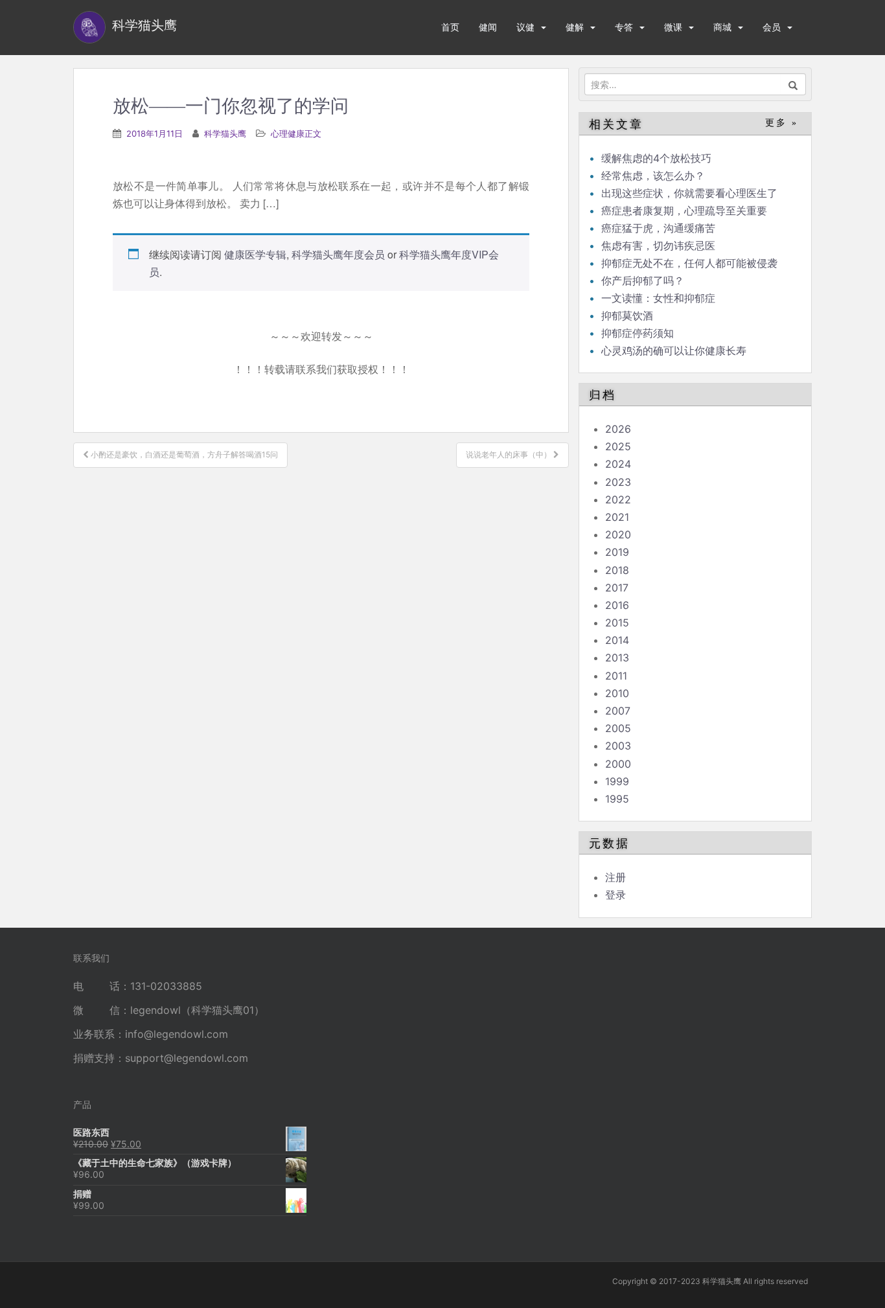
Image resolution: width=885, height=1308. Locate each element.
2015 (617, 622)
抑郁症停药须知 (637, 333)
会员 (772, 27)
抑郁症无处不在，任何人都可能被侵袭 (689, 263)
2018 (617, 570)
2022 (618, 499)
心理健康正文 (296, 133)
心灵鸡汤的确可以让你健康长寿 (673, 350)
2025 (618, 446)
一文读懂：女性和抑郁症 (658, 298)
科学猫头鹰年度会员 (338, 254)
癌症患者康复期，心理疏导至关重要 (684, 210)
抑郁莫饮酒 (627, 315)
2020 (618, 534)
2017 (616, 587)
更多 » (781, 123)
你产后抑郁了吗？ (642, 280)
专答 (624, 27)
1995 (617, 798)
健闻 (488, 27)
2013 (617, 657)
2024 (618, 463)
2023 (618, 482)
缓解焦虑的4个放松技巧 (656, 158)
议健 (525, 27)
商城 (722, 27)
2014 (617, 640)
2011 (616, 675)
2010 (617, 693)
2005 (618, 728)
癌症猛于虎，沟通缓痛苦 (658, 228)
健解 (575, 27)
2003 (618, 745)
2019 (617, 551)
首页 (450, 27)
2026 (618, 428)
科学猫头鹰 (225, 133)
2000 (618, 763)
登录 (615, 894)
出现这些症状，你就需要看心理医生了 (689, 193)
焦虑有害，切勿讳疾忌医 (658, 245)
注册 (615, 877)
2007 (617, 710)
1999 (617, 781)
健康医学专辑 (255, 254)
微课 (673, 27)
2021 (617, 517)
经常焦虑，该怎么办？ (653, 175)
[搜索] (793, 84)
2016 (617, 605)
